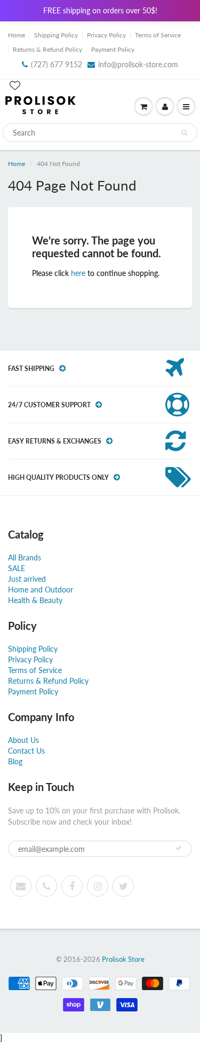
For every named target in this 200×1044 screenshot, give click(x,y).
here (78, 273)
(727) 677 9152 (56, 64)
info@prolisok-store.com (138, 64)
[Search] (184, 132)
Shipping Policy (56, 35)
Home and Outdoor (40, 589)
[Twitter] (123, 886)
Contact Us (26, 750)
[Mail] (20, 886)
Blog (15, 761)
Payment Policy (112, 49)
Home (16, 35)
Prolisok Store (123, 959)
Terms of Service (158, 35)
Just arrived (27, 578)
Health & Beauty (35, 600)
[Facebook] (72, 886)
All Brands (24, 557)
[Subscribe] (178, 848)
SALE (16, 568)
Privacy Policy (106, 35)
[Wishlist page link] (15, 85)
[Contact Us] (46, 886)
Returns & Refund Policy (47, 49)
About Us (23, 740)
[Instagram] (97, 886)
